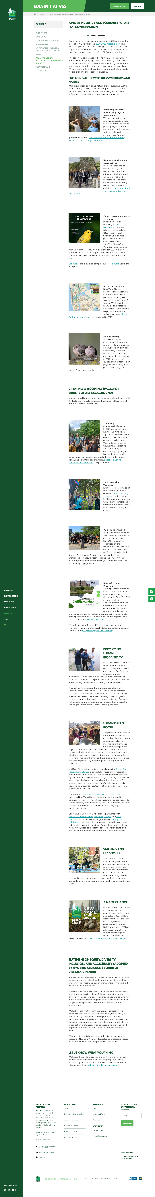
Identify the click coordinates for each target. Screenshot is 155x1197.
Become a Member (72, 1137)
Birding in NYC (98, 1130)
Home (35, 14)
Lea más (73, 264)
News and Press (99, 1114)
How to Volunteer (71, 1126)
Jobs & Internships (71, 1120)
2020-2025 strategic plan (108, 44)
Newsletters (41, 54)
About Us (8, 613)
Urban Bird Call (11, 1185)
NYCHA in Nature (95, 619)
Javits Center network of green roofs (102, 794)
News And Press (43, 44)
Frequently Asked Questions (130, 1157)
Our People (41, 37)
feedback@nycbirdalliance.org (101, 1065)
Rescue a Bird (119, 6)
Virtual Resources (100, 1136)
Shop (6, 619)
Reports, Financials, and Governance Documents (48, 49)
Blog (94, 1108)
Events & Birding (11, 596)
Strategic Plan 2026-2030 (47, 40)
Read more (113, 264)
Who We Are (41, 33)
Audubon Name (43, 67)
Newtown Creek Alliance (81, 816)
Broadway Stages (102, 816)
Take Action (9, 602)
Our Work (8, 590)
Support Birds (10, 607)
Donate (137, 6)
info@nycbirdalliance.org (46, 1152)
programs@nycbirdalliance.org (97, 631)
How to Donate (70, 1131)
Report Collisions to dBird (74, 1114)
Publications (97, 1120)
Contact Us (41, 70)
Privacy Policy (84, 1179)
